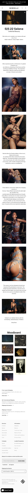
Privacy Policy (17, 437)
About (3, 443)
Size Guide (4, 432)
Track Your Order (18, 430)
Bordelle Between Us (19, 443)
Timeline (4, 445)
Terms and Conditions (19, 435)
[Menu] (25, 8)
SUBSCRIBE (21, 461)
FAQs (15, 450)
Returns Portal (17, 432)
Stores (3, 428)
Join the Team (5, 452)
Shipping (16, 425)
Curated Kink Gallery (6, 448)
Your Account (17, 445)
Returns (16, 428)
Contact (3, 425)
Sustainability (5, 450)
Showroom (4, 430)
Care (3, 437)
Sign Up (16, 448)
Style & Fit (4, 435)
